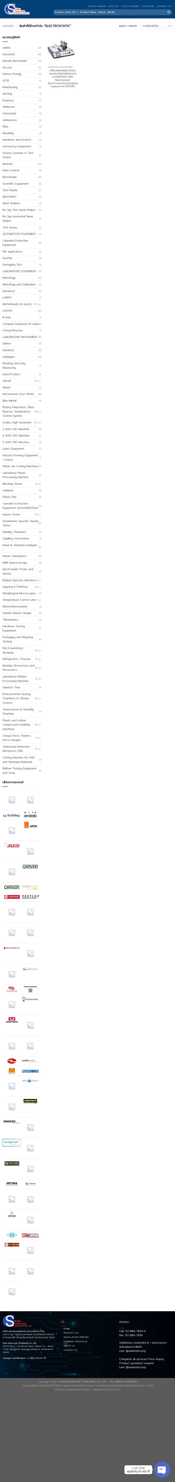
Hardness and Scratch (17, 140)
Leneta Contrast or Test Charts (18, 155)
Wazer (7, 387)
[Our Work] (12, 1199)
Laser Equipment (13, 449)
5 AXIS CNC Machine (16, 442)
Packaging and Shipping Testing (18, 639)
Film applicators (12, 251)
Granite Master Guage (17, 613)
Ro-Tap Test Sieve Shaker (19, 210)
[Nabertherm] (30, 1101)
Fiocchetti (9, 54)
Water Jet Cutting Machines (20, 466)
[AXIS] (12, 845)
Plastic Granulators (14, 556)
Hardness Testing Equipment (14, 628)
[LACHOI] (30, 1046)
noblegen (9, 357)
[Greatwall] (12, 989)
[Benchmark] (30, 851)
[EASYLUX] (30, 897)
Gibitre (7, 344)
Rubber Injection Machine (19, 580)
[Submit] (169, 12)
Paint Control (11, 170)
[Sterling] (12, 1245)
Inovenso (8, 100)
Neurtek (8, 164)
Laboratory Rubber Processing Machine (15, 679)
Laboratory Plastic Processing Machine (15, 475)
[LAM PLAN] (12, 1061)
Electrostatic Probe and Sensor (18, 571)
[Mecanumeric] (30, 1080)
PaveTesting (10, 87)
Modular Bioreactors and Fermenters (19, 668)
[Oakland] (12, 1163)
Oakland (8, 490)
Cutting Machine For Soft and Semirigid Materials (18, 759)
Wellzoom (9, 107)
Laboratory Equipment (17, 146)
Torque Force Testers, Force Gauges (17, 738)
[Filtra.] (30, 912)
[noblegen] (30, 1148)
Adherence (10, 120)
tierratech (9, 291)
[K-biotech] (30, 1025)
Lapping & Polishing (15, 587)
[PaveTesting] (30, 1199)
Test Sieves (10, 227)
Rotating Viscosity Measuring (14, 365)
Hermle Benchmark (15, 61)
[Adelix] (30, 800)
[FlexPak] (30, 933)
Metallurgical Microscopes (19, 593)
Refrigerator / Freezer (17, 659)
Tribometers (10, 620)
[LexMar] (30, 1061)
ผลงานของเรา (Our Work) (18, 394)
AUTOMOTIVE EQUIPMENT (19, 234)
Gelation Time (11, 687)
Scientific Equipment (16, 184)
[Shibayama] (12, 1235)
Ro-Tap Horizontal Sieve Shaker (18, 218)
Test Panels (10, 190)
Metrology (9, 278)
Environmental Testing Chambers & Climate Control (17, 698)
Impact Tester (11, 514)
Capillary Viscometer (16, 538)
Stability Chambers (14, 532)
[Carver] (30, 866)
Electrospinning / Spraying (13, 650)
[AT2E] (12, 830)
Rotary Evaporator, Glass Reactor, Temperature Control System (18, 411)
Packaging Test (12, 265)
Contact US (164, 6)
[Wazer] (30, 1271)
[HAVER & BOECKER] (30, 989)
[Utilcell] (12, 1271)
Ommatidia (9, 113)
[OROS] (30, 1184)
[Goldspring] (30, 968)
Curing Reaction (13, 330)
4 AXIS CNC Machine (16, 436)
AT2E (6, 81)
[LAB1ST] (12, 1046)
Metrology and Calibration (19, 284)
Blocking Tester (12, 484)
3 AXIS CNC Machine (16, 429)
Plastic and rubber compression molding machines (16, 724)
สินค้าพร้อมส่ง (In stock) (17, 304)
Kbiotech (8, 350)
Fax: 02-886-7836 (131, 1335)
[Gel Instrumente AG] (12, 948)
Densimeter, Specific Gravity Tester (20, 523)
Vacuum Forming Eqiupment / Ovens (20, 457)
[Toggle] (39, 304)
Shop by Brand (97, 6)
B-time (7, 317)
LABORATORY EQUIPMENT (19, 271)
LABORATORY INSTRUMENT (20, 337)
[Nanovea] (12, 1122)
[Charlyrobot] (30, 887)
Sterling (7, 94)
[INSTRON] (12, 1020)
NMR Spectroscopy (15, 563)
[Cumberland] (12, 897)
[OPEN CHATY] (162, 1470)
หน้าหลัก (8, 26)
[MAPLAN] (12, 1071)
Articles (113, 6)
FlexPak (7, 258)
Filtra (5, 127)
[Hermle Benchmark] (12, 1004)
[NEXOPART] (12, 1142)
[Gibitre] (12, 974)
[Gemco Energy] (30, 953)
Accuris (7, 67)
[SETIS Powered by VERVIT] (30, 1220)
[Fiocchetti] (12, 933)
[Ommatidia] (30, 1169)
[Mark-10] (30, 1071)
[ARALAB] (30, 815)
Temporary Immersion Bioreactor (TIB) (16, 749)
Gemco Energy (12, 74)
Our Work (148, 6)
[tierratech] (30, 1250)
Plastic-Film (9, 497)
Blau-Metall (10, 401)
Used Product (11, 374)
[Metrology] (12, 1107)
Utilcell (7, 381)
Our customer (130, 6)
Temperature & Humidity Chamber (18, 711)
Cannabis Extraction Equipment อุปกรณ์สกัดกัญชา (20, 506)
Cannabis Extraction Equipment (15, 243)
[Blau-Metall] (12, 872)
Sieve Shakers (11, 203)
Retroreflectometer (15, 606)
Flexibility (8, 133)
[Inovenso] (30, 999)
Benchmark (10, 177)
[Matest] (12, 1086)
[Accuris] (12, 800)
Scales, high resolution (17, 422)
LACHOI (7, 311)
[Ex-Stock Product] (12, 912)
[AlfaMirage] (12, 815)
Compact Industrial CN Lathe (21, 324)
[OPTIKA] (12, 1184)
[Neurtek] (30, 1127)
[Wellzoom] (12, 1292)
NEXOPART (10, 197)
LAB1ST (7, 298)
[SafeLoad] (12, 1214)
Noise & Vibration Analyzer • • (21, 547)
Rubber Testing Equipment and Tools (20, 770)
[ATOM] (30, 825)
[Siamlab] (30, 1235)
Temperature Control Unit (19, 600)
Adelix (7, 48)
